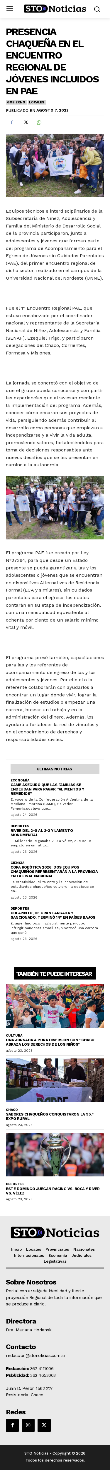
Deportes (20, 826)
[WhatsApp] (39, 122)
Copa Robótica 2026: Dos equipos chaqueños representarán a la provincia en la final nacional (54, 871)
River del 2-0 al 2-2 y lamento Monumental (42, 832)
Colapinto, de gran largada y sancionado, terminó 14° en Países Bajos (53, 915)
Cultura (14, 1035)
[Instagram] (28, 1425)
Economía (20, 780)
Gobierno (16, 102)
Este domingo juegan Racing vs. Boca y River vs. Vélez (53, 1191)
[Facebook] (12, 122)
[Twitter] (25, 122)
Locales (36, 102)
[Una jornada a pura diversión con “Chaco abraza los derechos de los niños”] (55, 1006)
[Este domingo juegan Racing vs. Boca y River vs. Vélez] (55, 1155)
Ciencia (17, 863)
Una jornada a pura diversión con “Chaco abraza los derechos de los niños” (50, 1042)
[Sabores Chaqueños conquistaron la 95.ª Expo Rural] (55, 1080)
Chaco (12, 1110)
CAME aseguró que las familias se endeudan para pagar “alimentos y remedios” (47, 789)
